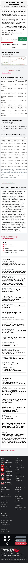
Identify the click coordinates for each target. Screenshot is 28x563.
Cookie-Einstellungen (20, 29)
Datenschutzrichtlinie (7, 34)
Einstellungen (5, 39)
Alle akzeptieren (22, 39)
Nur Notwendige (14, 39)
